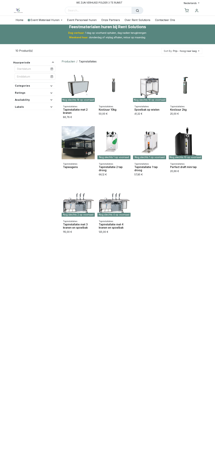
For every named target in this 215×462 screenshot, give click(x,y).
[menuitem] (21, 20)
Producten (68, 61)
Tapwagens (70, 167)
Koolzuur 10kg (107, 109)
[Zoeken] (137, 10)
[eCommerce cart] (187, 10)
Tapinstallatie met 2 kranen (75, 111)
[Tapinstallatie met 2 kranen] (78, 85)
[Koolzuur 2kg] (185, 85)
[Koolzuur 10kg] (114, 85)
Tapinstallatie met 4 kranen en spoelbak (111, 226)
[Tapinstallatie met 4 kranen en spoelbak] (114, 200)
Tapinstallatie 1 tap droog (146, 168)
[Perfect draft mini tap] (185, 142)
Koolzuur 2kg (178, 109)
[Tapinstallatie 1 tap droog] (149, 142)
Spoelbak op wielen (146, 109)
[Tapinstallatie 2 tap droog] (114, 142)
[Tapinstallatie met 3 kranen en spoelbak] (78, 200)
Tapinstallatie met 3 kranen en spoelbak (75, 226)
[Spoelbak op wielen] (149, 85)
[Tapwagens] (78, 142)
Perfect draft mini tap (183, 167)
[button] (182, 51)
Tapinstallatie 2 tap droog (111, 168)
